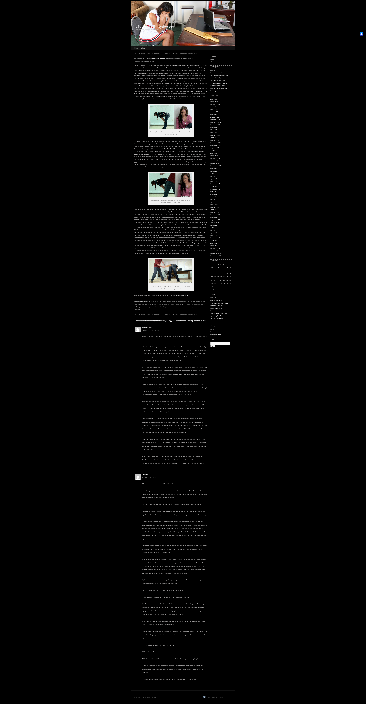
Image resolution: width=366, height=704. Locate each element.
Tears (168, 307)
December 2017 (215, 122)
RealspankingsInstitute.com (219, 311)
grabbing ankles (159, 304)
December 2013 (215, 212)
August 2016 (214, 148)
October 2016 (215, 145)
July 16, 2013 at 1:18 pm (150, 478)
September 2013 (216, 220)
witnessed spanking (186, 307)
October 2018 (215, 114)
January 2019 (215, 112)
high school (180, 304)
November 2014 (215, 189)
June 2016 (214, 150)
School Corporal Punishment (176, 301)
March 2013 (214, 235)
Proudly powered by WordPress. (216, 697)
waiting (177, 307)
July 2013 (213, 225)
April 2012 (213, 243)
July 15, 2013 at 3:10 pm (150, 330)
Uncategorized (215, 91)
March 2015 (214, 181)
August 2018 (214, 117)
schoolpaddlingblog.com (156, 26)
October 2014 (215, 191)
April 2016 (213, 153)
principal (194, 304)
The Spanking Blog (216, 318)
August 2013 (214, 222)
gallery (212, 70)
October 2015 (215, 168)
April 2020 (213, 99)
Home (136, 48)
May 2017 (213, 130)
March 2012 (214, 245)
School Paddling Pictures (218, 83)
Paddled (187, 304)
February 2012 (215, 248)
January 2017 (215, 137)
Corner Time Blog (216, 300)
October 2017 (215, 127)
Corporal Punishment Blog (219, 303)
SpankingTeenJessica (217, 316)
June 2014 (214, 197)
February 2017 (215, 135)
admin (154, 61)
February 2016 (215, 158)
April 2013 (213, 233)
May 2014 (213, 199)
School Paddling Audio (217, 80)
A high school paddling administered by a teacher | (152, 53)
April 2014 (213, 202)
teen (172, 307)
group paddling (170, 304)
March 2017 (214, 132)
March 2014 (214, 204)
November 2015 (215, 166)
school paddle (149, 307)
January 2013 (215, 240)
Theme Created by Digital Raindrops (145, 697)
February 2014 (215, 207)
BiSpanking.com (215, 298)
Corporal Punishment (146, 304)
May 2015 (213, 176)
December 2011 (215, 253)
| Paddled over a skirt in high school (184, 53)
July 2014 (213, 194)
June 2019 (214, 107)
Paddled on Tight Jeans (158, 301)
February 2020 (215, 104)
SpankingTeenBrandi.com (218, 313)
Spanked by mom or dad (218, 88)
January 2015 (215, 186)
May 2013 (213, 230)
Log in (212, 329)
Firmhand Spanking (216, 305)
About (143, 48)
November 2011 (215, 256)
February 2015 (215, 184)
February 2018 (215, 119)
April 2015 (213, 179)
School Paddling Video (194, 301)
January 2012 (215, 251)
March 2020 (214, 101)
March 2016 (214, 155)
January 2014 (215, 209)
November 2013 (215, 215)
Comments (215, 334)
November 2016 (215, 143)
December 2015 (215, 163)
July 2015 (213, 171)
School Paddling (160, 307)
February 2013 (215, 238)
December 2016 (215, 140)
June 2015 (214, 173)
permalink (137, 309)
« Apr (212, 289)
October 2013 (215, 217)
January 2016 (215, 161)
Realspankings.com (182, 295)
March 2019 (214, 109)
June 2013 (214, 227)
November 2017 (215, 125)
